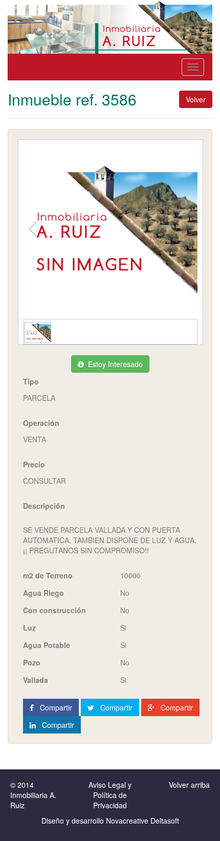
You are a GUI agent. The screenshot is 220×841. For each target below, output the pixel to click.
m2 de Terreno (48, 575)
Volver (196, 99)
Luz (29, 627)
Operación (41, 423)
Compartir (53, 707)
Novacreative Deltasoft (142, 820)
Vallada (35, 680)
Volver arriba (189, 785)
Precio (34, 464)
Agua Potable (46, 645)
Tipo (31, 381)
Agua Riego (43, 593)
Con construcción (54, 610)
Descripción (44, 506)
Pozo (31, 662)
